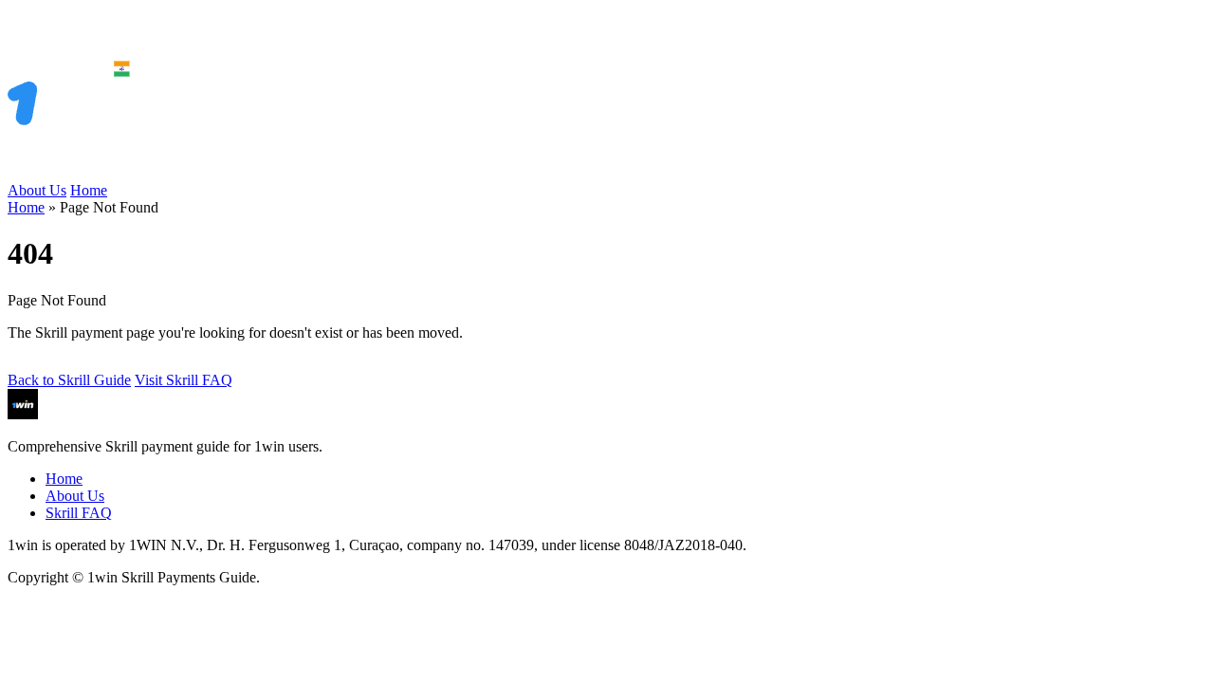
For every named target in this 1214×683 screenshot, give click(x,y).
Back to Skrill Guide (69, 380)
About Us (37, 190)
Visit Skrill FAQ (183, 380)
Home (88, 190)
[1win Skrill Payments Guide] (93, 173)
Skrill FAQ (79, 513)
